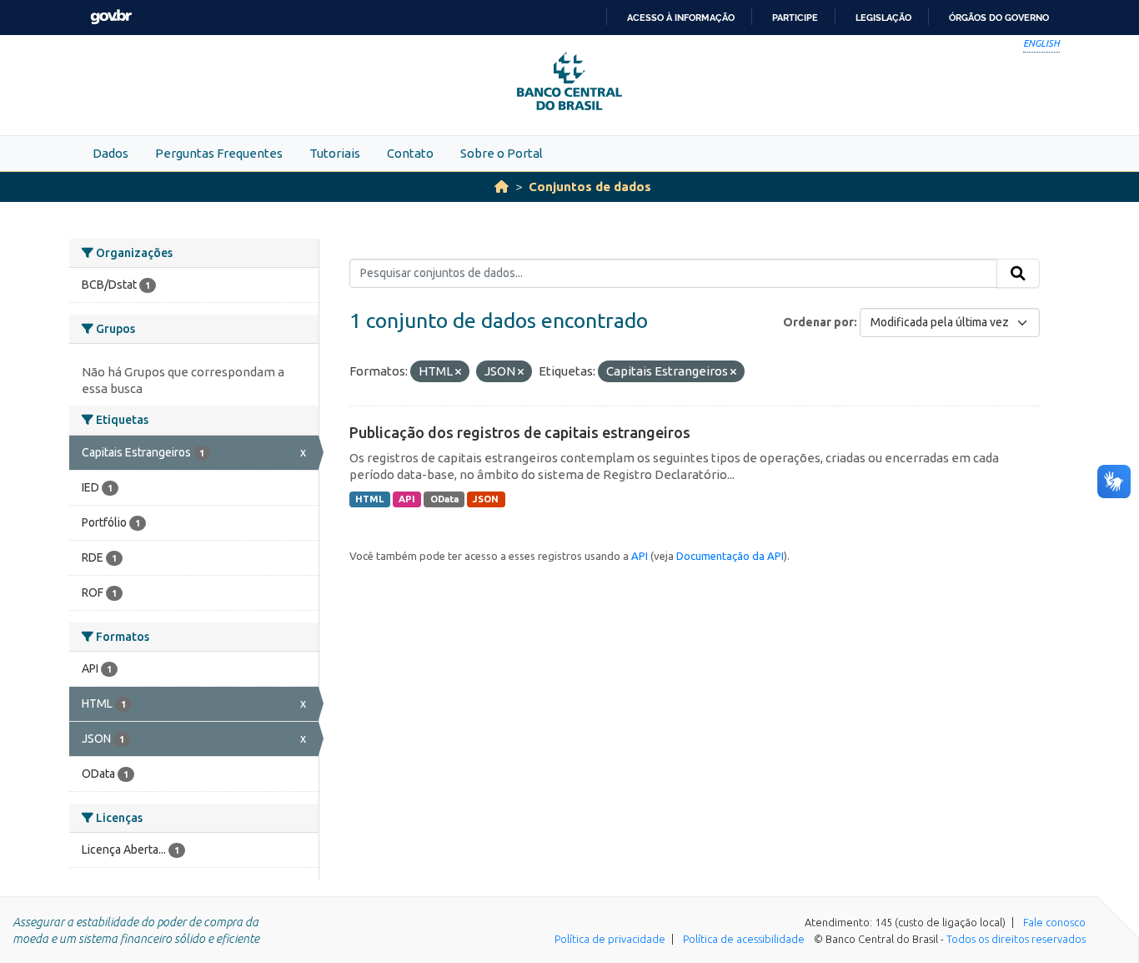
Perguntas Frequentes (219, 153)
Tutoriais (334, 153)
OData (444, 499)
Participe (795, 17)
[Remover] (458, 372)
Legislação (883, 17)
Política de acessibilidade (744, 939)
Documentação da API (730, 556)
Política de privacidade (609, 939)
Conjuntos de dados (590, 186)
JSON (486, 499)
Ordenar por (818, 322)
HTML (369, 499)
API (407, 499)
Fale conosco (1054, 922)
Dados (110, 153)
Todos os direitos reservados (1016, 939)
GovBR (111, 17)
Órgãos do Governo (999, 17)
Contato (410, 153)
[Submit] (1018, 274)
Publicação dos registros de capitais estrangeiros (519, 432)
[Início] (501, 186)
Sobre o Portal (501, 153)
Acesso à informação (681, 17)
